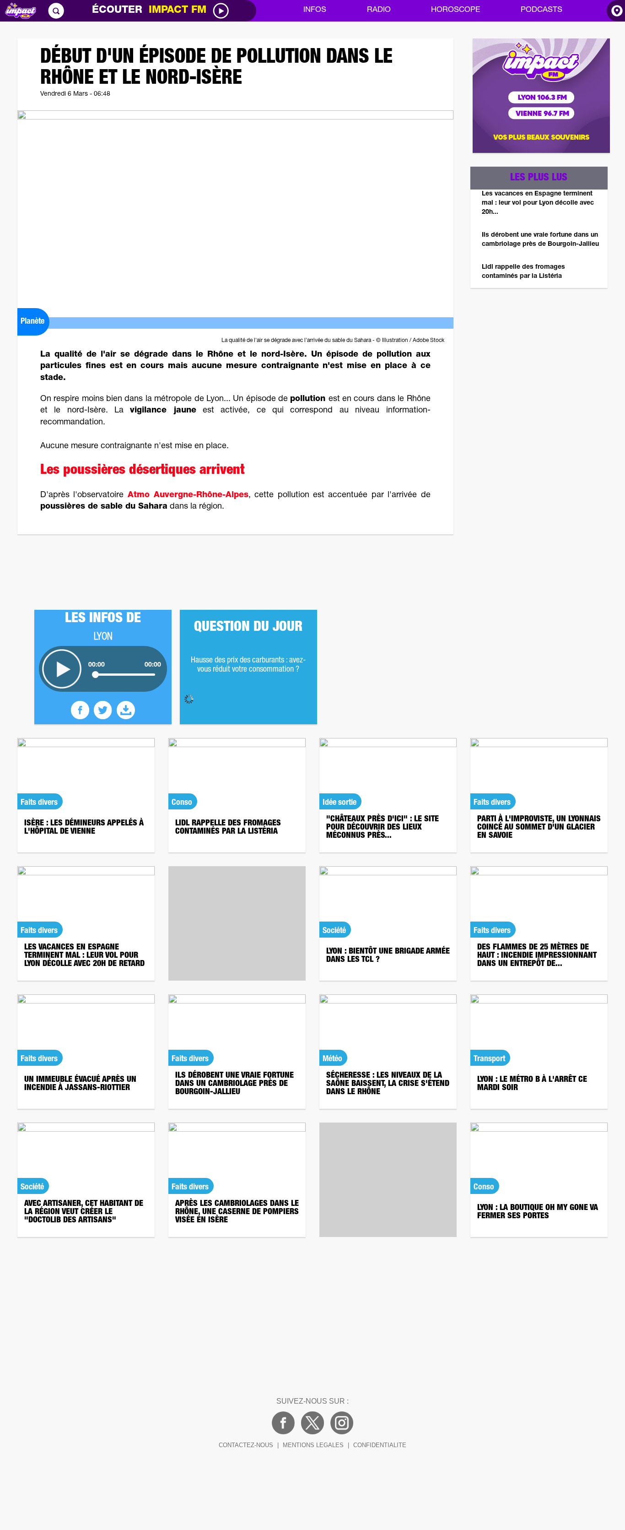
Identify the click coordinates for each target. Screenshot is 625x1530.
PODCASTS (541, 10)
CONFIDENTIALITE (379, 1445)
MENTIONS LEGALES (313, 1445)
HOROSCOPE (455, 10)
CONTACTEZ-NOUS (246, 1445)
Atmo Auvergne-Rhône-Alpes (188, 495)
